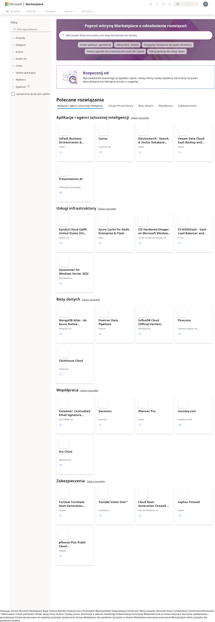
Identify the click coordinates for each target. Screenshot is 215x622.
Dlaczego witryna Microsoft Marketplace (21, 610)
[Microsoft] (13, 4)
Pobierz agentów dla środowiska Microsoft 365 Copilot (115, 51)
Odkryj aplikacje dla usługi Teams (167, 51)
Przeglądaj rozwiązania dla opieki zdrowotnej (168, 44)
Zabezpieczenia (187, 105)
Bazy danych (146, 105)
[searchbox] (33, 29)
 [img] (29, 86)
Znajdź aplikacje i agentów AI (95, 44)
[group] (60, 152)
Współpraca (166, 105)
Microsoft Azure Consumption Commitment (179, 610)
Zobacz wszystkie (140, 117)
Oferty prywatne (147, 610)
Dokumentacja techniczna (125, 610)
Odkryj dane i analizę (127, 44)
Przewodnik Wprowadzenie (97, 610)
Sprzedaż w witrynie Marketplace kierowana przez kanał (141, 617)
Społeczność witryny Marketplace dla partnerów (87, 617)
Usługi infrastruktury (120, 105)
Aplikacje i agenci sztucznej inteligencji (80, 105)
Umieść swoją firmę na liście (49, 614)
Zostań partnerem (24, 614)
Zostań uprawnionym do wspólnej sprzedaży (38, 617)
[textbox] (137, 35)
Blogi (45, 610)
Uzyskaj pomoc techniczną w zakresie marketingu (90, 614)
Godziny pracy (74, 610)
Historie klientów (58, 610)
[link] (74, 142)
